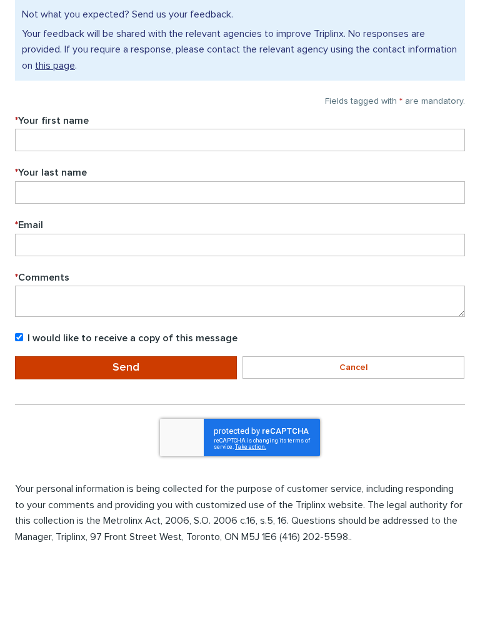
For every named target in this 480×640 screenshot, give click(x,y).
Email (29, 225)
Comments (42, 277)
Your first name (52, 121)
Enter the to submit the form (14, 397)
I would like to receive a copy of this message (133, 338)
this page (55, 66)
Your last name (51, 173)
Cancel (353, 367)
